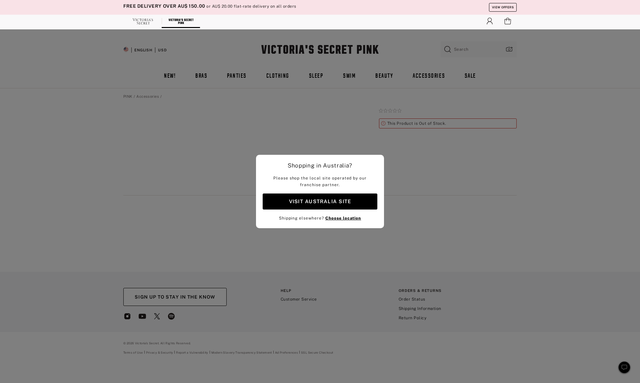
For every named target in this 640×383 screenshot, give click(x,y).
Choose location (343, 218)
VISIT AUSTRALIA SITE (320, 201)
